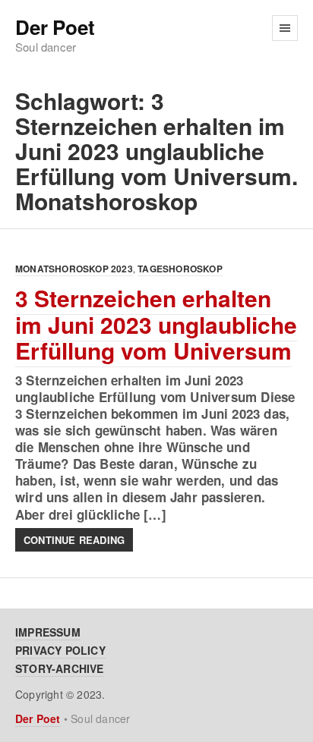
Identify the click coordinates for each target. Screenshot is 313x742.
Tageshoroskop (180, 268)
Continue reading (74, 540)
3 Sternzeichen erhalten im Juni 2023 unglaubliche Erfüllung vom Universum (156, 323)
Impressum (48, 632)
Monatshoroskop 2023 (74, 268)
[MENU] (285, 28)
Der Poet (54, 27)
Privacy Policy (60, 650)
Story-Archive (59, 668)
